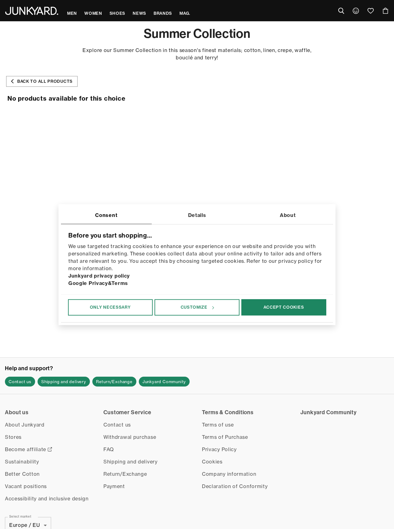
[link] (356, 10)
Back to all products (45, 81)
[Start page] (31, 10)
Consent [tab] (106, 215)
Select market (20, 516)
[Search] (341, 10)
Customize (194, 307)
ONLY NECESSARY (110, 307)
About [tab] (288, 215)
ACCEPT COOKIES (283, 307)
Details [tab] (197, 215)
